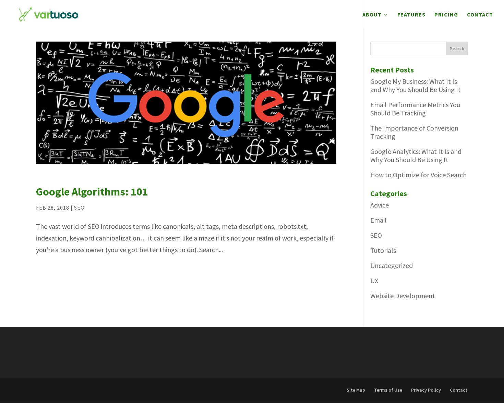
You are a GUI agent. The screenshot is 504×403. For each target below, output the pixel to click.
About (372, 15)
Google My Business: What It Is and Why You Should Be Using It (415, 85)
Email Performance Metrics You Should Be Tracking (415, 108)
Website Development (402, 295)
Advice (379, 205)
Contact (480, 15)
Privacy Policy (426, 390)
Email (378, 220)
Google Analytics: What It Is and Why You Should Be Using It (415, 155)
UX (374, 280)
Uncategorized (391, 265)
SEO (79, 207)
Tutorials (383, 250)
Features (411, 15)
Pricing (446, 15)
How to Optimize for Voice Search (418, 174)
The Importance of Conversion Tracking (414, 132)
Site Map (356, 390)
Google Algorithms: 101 (92, 192)
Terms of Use (388, 390)
